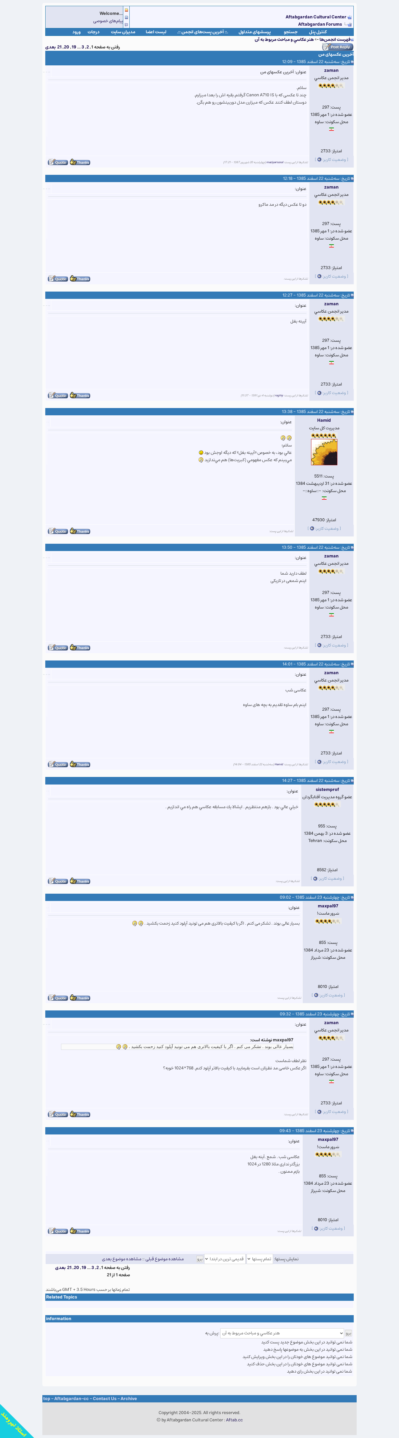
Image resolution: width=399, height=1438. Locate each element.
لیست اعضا (156, 32)
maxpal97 (328, 906)
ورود (76, 32)
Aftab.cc (234, 1420)
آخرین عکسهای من (336, 54)
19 (74, 47)
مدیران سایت (123, 32)
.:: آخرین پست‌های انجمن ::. (202, 32)
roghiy (279, 395)
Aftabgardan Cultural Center (316, 17)
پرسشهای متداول (255, 32)
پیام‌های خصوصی (108, 21)
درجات (94, 32)
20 (66, 47)
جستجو (291, 32)
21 (59, 47)
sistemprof (327, 790)
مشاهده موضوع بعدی (121, 1259)
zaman (331, 70)
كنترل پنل (318, 32)
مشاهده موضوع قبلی (164, 1259)
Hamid (324, 420)
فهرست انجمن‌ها (335, 39)
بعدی (50, 47)
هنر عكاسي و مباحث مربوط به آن (284, 39)
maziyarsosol (274, 162)
